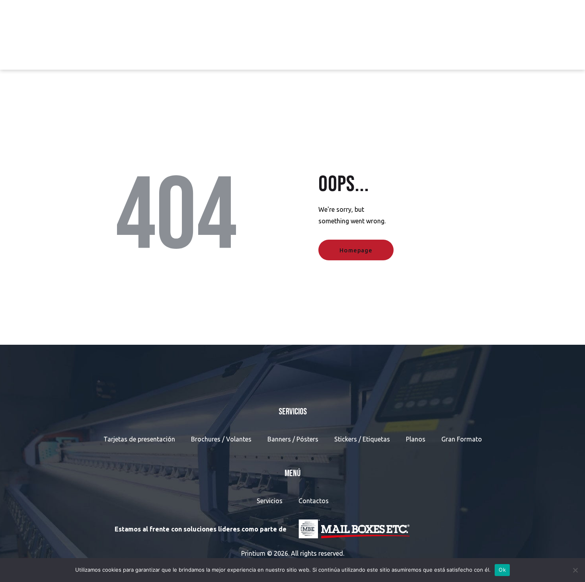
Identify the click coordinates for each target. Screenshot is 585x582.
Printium (253, 553)
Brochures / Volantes (221, 439)
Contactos (313, 500)
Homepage (355, 250)
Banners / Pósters (292, 439)
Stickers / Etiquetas (362, 439)
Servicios (270, 500)
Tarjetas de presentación (139, 439)
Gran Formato (461, 439)
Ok (502, 569)
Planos (415, 439)
